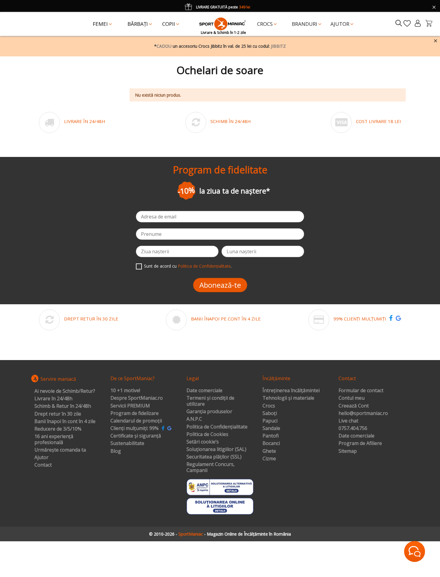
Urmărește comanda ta (60, 450)
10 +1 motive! (125, 391)
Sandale (271, 428)
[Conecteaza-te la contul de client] (417, 23)
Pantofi (271, 436)
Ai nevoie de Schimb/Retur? (64, 391)
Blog (115, 451)
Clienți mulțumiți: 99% (134, 428)
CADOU (164, 46)
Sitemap (348, 451)
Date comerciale (204, 391)
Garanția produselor (209, 412)
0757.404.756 (353, 428)
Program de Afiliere (360, 443)
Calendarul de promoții (136, 421)
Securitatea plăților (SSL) (214, 457)
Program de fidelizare (134, 413)
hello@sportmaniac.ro (363, 413)
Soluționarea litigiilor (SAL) (216, 449)
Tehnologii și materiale (288, 398)
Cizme (269, 459)
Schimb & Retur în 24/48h (62, 406)
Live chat (348, 421)
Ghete (269, 451)
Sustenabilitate (127, 443)
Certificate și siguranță (135, 436)
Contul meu (352, 398)
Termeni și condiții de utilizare (210, 401)
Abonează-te (220, 285)
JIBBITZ (278, 46)
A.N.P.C (194, 419)
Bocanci (271, 443)
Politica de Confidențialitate (204, 266)
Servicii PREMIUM (130, 406)
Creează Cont (354, 406)
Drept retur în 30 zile (57, 414)
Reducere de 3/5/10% (57, 429)
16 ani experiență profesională (53, 439)
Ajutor (41, 458)
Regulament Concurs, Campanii (210, 467)
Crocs (269, 406)
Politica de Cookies (207, 434)
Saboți (270, 413)
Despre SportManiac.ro (136, 398)
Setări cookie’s (202, 442)
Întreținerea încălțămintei (291, 391)
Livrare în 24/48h (53, 399)
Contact (43, 465)
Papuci (270, 421)
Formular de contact (361, 391)
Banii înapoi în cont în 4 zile (64, 422)
